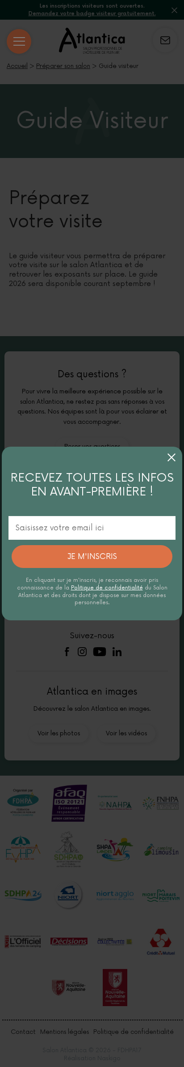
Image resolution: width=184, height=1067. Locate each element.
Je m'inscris (92, 556)
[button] (171, 457)
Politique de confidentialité (107, 588)
